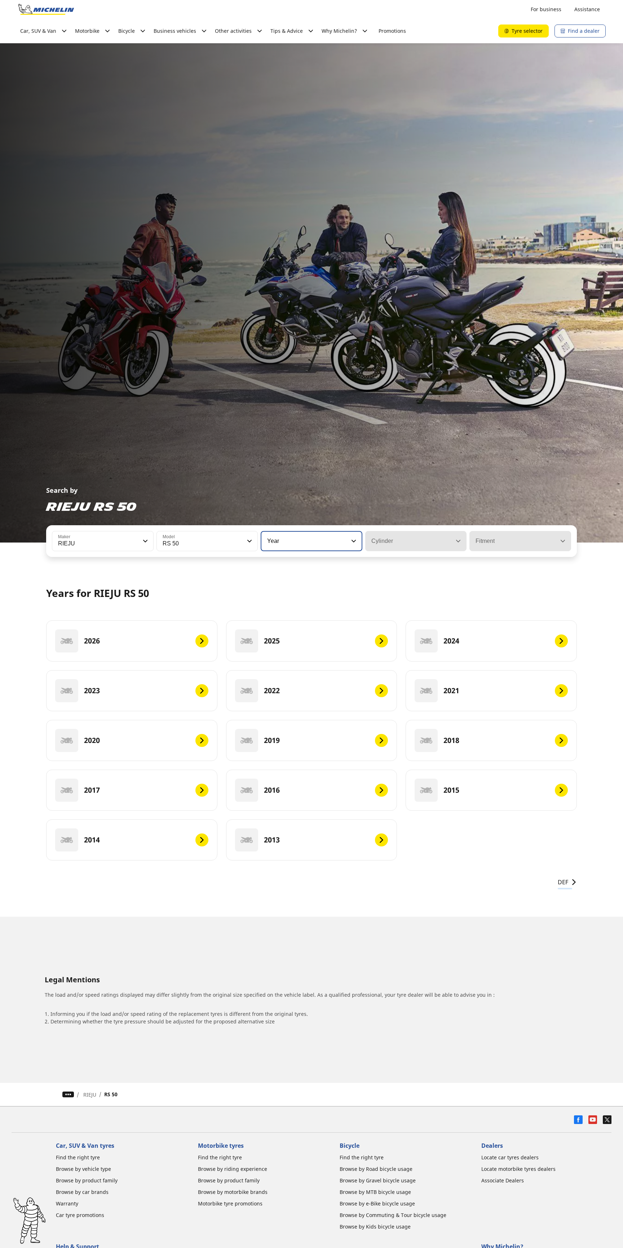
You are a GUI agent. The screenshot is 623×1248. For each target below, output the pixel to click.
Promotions (392, 30)
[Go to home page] (46, 9)
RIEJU (89, 1094)
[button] (144, 541)
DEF (563, 882)
